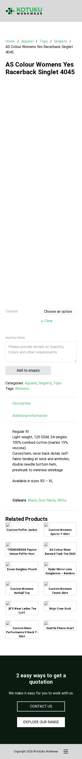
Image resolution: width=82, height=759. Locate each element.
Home (10, 41)
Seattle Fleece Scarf (60, 626)
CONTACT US (41, 706)
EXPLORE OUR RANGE (41, 722)
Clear (48, 321)
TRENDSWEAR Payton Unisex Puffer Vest (25, 549)
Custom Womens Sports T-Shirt (60, 529)
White (62, 500)
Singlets (60, 41)
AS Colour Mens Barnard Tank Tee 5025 (60, 549)
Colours (12, 311)
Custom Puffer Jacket (22, 528)
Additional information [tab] (29, 416)
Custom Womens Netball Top (22, 588)
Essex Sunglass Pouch (22, 567)
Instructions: (15, 337)
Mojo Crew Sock (60, 607)
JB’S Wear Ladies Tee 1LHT (22, 608)
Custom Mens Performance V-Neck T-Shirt (24, 629)
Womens (22, 388)
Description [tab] (21, 403)
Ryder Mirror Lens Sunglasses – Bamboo (60, 568)
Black (32, 500)
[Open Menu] (74, 11)
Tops (44, 41)
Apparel (27, 41)
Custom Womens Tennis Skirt (60, 588)
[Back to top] (66, 745)
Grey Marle (47, 500)
